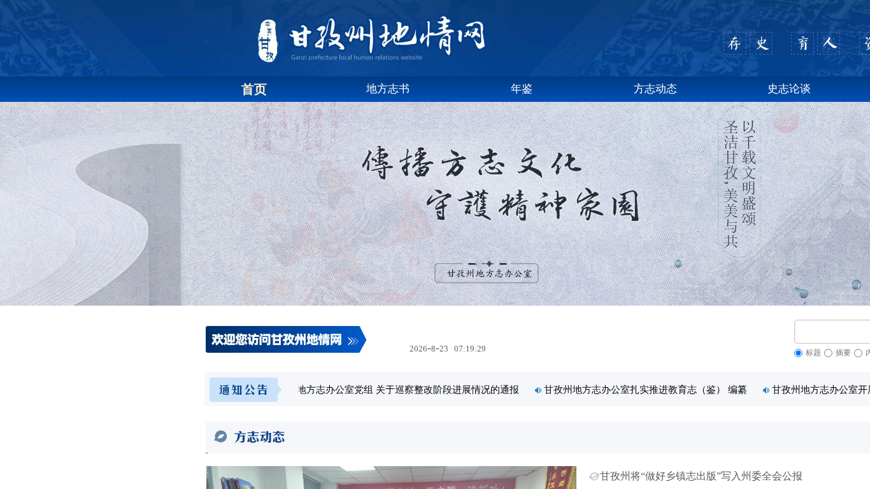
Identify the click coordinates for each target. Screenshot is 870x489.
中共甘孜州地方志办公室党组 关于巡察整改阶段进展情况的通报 (393, 390)
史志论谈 (789, 89)
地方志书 (388, 89)
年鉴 (521, 89)
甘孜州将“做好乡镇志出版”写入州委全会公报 (701, 476)
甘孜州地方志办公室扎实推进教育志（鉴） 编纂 (654, 390)
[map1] (243, 388)
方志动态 (655, 89)
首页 (254, 89)
